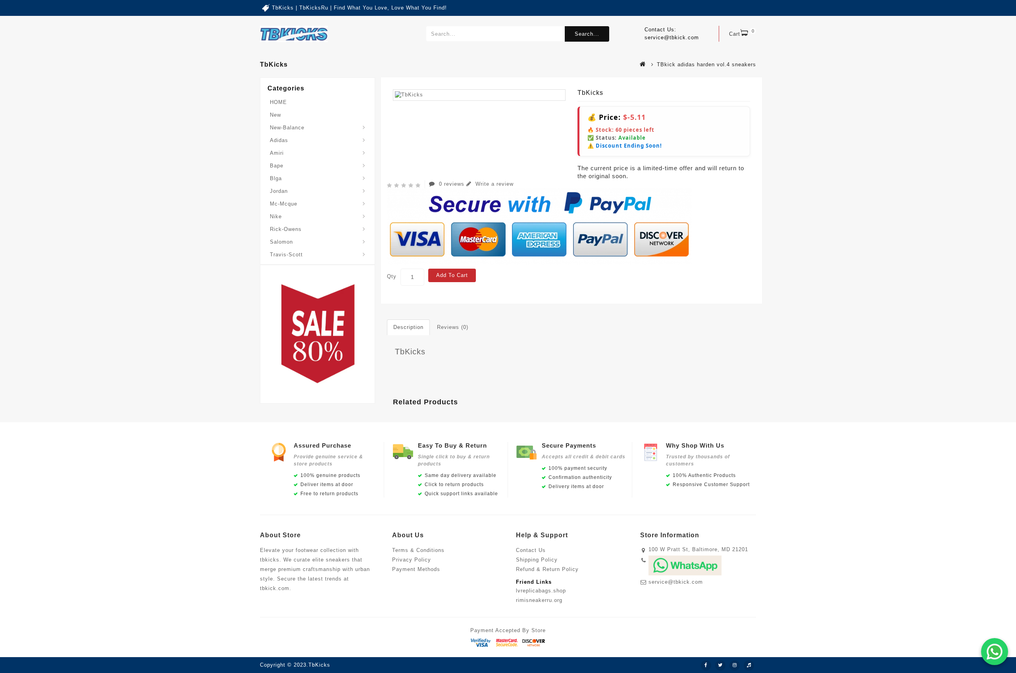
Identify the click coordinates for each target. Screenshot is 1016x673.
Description (408, 327)
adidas (279, 140)
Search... (587, 34)
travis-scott (286, 255)
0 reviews (451, 184)
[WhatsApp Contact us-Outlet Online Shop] (994, 651)
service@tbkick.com (675, 582)
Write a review (493, 184)
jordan (279, 191)
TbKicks (410, 351)
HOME (278, 102)
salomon (281, 242)
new (275, 115)
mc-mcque (283, 204)
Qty (391, 276)
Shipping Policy (537, 560)
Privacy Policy (411, 560)
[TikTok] (749, 665)
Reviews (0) (452, 327)
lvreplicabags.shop (541, 591)
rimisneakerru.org (539, 600)
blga (276, 178)
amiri (277, 153)
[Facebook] (706, 665)
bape (276, 166)
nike (276, 216)
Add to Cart (452, 275)
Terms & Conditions (418, 550)
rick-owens (286, 229)
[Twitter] (720, 665)
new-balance (287, 128)
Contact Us (531, 550)
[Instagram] (734, 665)
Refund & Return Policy (547, 569)
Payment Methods (416, 569)
